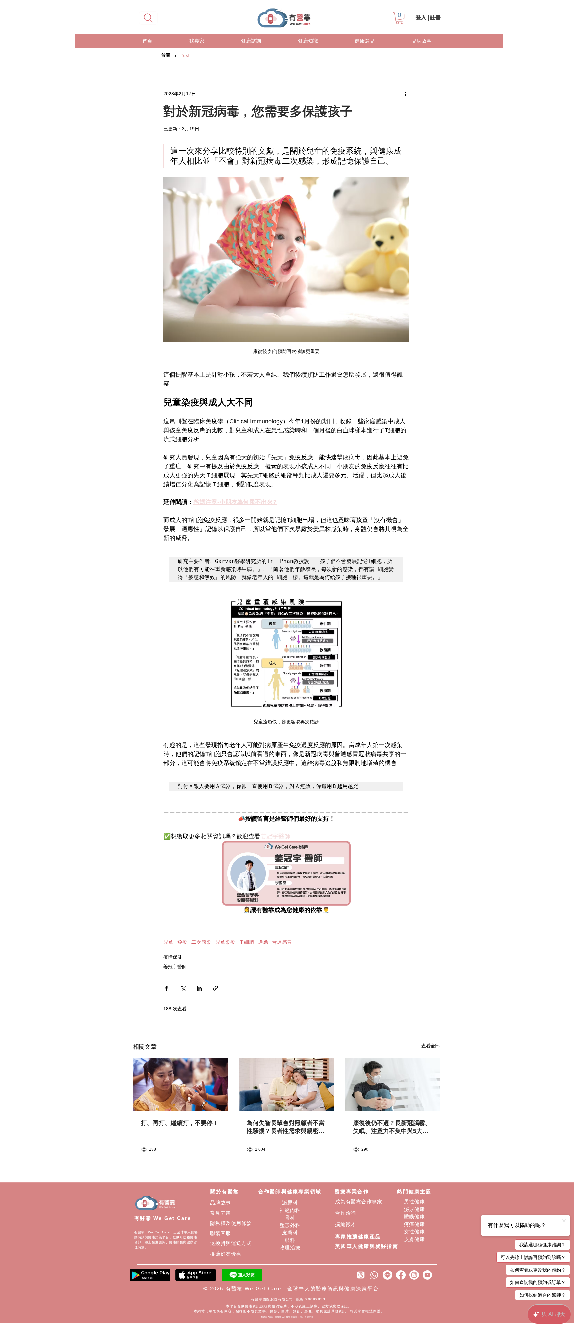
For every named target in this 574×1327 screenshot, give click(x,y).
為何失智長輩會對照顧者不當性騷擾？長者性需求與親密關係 (286, 1127)
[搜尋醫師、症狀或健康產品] (148, 18)
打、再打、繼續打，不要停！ (180, 1123)
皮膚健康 (414, 1239)
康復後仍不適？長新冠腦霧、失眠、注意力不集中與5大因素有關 (392, 1127)
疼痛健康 (414, 1224)
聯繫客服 (220, 1233)
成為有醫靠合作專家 (358, 1201)
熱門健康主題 (414, 1191)
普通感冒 (282, 942)
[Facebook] (401, 1275)
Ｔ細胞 (246, 942)
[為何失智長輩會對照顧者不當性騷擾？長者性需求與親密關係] (286, 1084)
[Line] (387, 1275)
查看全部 (430, 1045)
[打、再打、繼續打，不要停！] (180, 1084)
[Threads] (361, 1275)
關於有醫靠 (224, 1191)
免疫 (182, 942)
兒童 (168, 942)
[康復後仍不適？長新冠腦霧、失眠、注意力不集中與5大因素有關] (392, 1084)
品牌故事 (220, 1202)
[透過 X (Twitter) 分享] (183, 988)
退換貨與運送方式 (231, 1243)
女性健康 (414, 1231)
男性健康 (414, 1201)
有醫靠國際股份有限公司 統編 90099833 (289, 1299)
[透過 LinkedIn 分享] (199, 988)
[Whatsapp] (374, 1275)
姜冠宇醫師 (175, 966)
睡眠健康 (414, 1216)
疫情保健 (172, 957)
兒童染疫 (225, 942)
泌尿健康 (414, 1209)
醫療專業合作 (352, 1191)
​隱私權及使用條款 (231, 1223)
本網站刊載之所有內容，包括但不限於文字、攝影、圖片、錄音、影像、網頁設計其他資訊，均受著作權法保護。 (289, 1311)
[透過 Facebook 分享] (166, 988)
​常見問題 (220, 1213)
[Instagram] (414, 1275)
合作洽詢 (345, 1213)
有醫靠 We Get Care (162, 1218)
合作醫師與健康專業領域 (290, 1191)
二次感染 (201, 942)
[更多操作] (405, 94)
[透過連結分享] (215, 988)
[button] (400, 18)
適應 (263, 942)
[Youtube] (427, 1275)
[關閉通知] (564, 1221)
